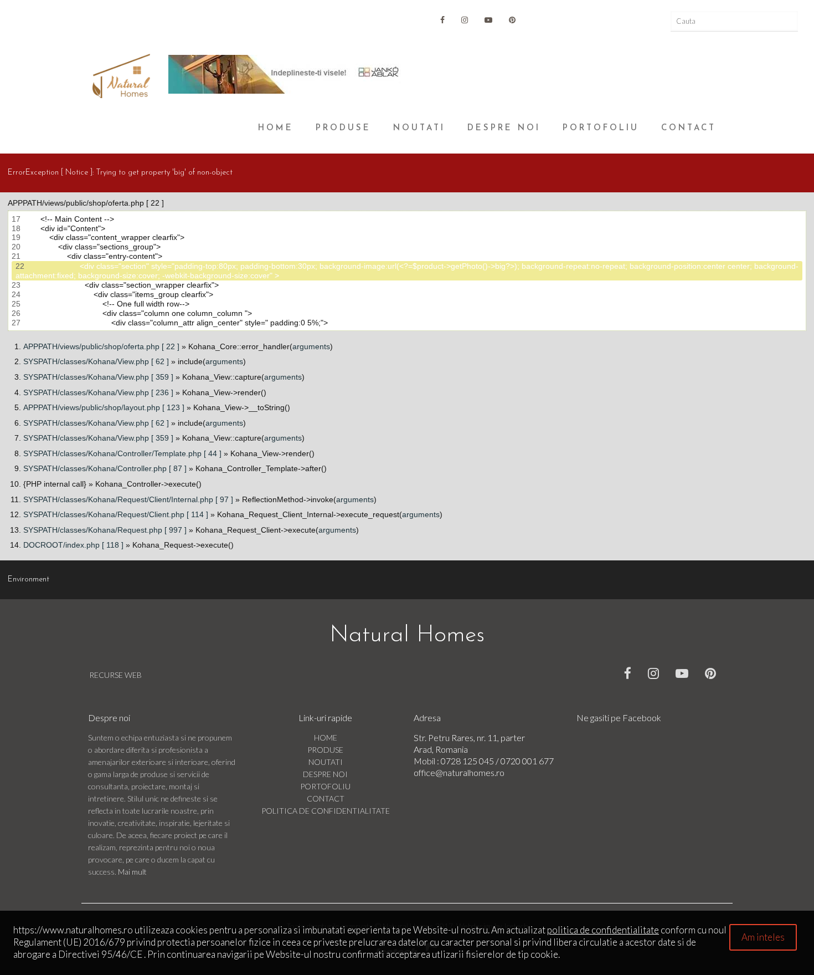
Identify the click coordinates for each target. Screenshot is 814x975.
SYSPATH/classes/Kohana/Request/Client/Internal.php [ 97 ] (128, 499)
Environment (28, 579)
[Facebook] (627, 673)
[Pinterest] (512, 19)
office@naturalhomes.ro (459, 772)
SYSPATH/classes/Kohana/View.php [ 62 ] (96, 361)
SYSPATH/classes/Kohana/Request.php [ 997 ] (105, 529)
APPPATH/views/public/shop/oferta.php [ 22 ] (101, 346)
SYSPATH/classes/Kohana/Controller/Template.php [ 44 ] (122, 453)
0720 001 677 (527, 761)
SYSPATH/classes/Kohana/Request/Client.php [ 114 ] (115, 514)
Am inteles (763, 937)
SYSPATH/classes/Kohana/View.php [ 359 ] (98, 376)
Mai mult (132, 871)
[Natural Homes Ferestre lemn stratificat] (121, 76)
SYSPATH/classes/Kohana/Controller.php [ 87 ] (105, 468)
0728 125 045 (468, 761)
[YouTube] (488, 19)
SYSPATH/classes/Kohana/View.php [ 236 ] (98, 392)
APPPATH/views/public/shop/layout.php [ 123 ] (103, 407)
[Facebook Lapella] (442, 19)
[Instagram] (464, 19)
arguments (311, 346)
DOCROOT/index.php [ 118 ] (73, 544)
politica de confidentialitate (603, 930)
